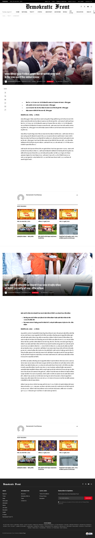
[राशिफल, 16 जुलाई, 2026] (47, 214)
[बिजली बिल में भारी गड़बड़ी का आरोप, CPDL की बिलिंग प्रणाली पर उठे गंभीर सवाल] (68, 229)
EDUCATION (80, 12)
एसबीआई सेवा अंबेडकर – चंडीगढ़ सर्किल (25, 236)
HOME (17, 12)
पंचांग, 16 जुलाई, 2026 (64, 221)
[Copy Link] (5, 109)
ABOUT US (47, 1)
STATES (40, 12)
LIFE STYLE (71, 11)
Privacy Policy (86, 502)
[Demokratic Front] (47, 6)
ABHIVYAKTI (49, 12)
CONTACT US (88, 1)
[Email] (5, 106)
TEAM (53, 1)
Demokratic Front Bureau (14, 81)
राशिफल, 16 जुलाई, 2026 (44, 221)
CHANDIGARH (50, 81)
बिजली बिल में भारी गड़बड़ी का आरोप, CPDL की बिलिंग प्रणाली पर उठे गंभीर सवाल (68, 237)
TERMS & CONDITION (61, 1)
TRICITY (32, 12)
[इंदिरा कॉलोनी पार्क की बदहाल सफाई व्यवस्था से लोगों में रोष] (47, 229)
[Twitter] (5, 96)
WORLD (65, 12)
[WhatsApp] (5, 103)
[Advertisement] (47, 29)
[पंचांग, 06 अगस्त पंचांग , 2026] (26, 214)
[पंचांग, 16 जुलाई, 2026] (68, 214)
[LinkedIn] (5, 99)
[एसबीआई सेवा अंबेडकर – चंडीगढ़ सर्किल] (26, 229)
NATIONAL (24, 12)
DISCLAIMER (80, 1)
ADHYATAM (57, 12)
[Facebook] (5, 92)
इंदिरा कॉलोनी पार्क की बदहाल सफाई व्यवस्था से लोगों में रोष (47, 237)
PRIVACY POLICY (72, 1)
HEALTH (89, 12)
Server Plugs (23, 533)
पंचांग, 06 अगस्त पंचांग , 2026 (16, 1)
